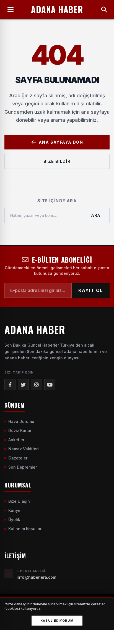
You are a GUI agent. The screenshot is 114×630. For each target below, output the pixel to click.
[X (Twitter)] (23, 384)
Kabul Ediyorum (56, 621)
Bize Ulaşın (19, 501)
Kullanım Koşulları (25, 528)
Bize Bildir (57, 161)
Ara (95, 215)
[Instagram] (36, 384)
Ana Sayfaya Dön (61, 142)
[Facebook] (9, 384)
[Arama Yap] (104, 9)
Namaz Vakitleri (23, 448)
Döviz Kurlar (20, 430)
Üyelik (14, 519)
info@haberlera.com (36, 577)
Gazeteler (17, 458)
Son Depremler (22, 467)
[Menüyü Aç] (10, 9)
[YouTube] (49, 384)
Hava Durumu (21, 421)
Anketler (16, 439)
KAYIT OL (90, 290)
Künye (14, 510)
